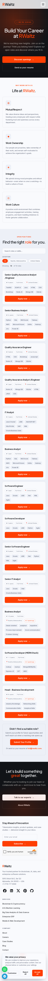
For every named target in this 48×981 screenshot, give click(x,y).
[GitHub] (31, 890)
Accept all (37, 973)
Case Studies (7, 941)
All (5, 261)
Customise (12, 973)
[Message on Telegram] (4, 976)
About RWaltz (24, 805)
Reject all (25, 973)
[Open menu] (43, 4)
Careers (5, 937)
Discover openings (24, 59)
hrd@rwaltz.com (35, 748)
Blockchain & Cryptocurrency (13, 904)
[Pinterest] (25, 890)
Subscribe (20, 844)
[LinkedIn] (11, 890)
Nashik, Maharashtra (18, 261)
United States (35, 261)
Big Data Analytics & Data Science (15, 912)
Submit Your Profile (24, 742)
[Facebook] (4, 890)
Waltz (8, 4)
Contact (5, 950)
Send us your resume (24, 68)
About (4, 933)
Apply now (24, 299)
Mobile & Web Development (13, 921)
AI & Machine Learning (11, 908)
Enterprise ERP (8, 917)
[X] (18, 890)
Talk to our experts (24, 797)
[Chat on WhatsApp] (4, 969)
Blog (4, 946)
